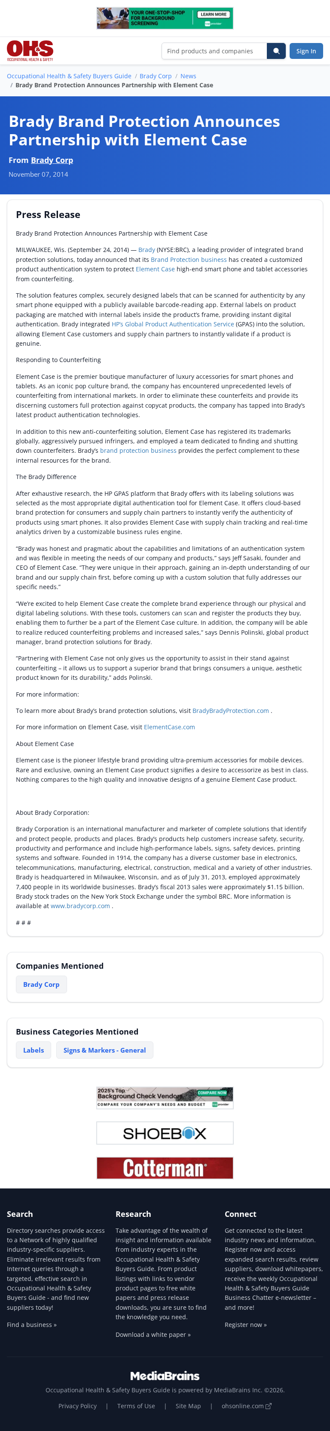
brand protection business (138, 450)
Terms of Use (136, 1406)
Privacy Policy (77, 1406)
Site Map (188, 1406)
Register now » (246, 1324)
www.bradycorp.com (81, 906)
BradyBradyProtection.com (231, 710)
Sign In (306, 51)
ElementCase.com (170, 727)
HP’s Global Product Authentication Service (174, 324)
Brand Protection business (190, 259)
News (188, 76)
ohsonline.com (244, 1406)
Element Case (156, 269)
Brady (147, 250)
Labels (33, 1050)
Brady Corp (156, 76)
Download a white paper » (153, 1334)
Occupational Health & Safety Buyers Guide (69, 76)
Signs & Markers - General (105, 1050)
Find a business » (32, 1324)
